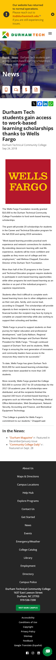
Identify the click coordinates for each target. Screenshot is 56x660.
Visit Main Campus (28, 607)
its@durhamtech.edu (26, 16)
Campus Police (28, 582)
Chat (16, 89)
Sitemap (28, 636)
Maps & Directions (28, 476)
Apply (6, 89)
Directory (28, 574)
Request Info (36, 89)
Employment (28, 566)
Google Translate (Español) (28, 645)
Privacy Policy (28, 631)
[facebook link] (27, 653)
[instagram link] (33, 653)
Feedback (28, 640)
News (15, 57)
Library (28, 558)
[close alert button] (52, 14)
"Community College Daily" (25, 444)
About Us (28, 468)
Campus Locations (28, 484)
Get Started (28, 517)
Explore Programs (28, 501)
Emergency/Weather (28, 541)
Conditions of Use (28, 622)
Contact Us (28, 509)
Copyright (28, 626)
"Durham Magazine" (21, 437)
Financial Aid (26, 89)
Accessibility (28, 617)
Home (5, 57)
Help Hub (28, 492)
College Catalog (28, 549)
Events (28, 533)
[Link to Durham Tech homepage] (24, 35)
